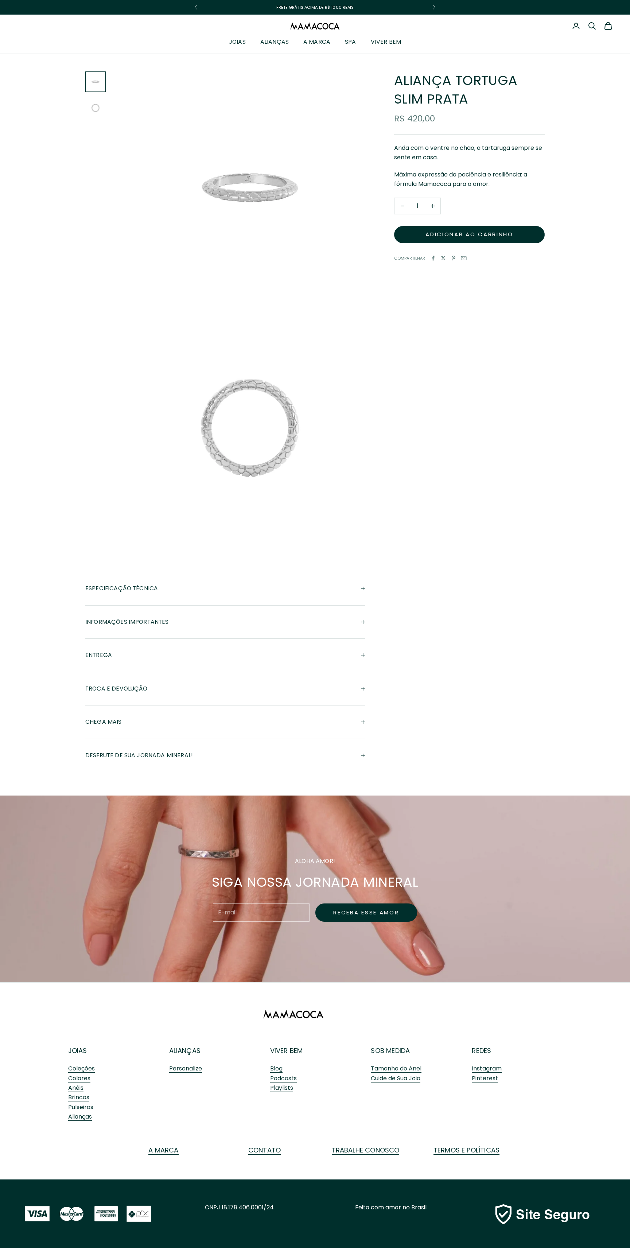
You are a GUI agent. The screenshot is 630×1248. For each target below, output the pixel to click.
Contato (264, 1150)
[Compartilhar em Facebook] (433, 258)
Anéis (75, 1088)
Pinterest (485, 1078)
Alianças (274, 42)
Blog (276, 1068)
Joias (237, 42)
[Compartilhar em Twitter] (443, 258)
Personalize (185, 1068)
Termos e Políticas (466, 1150)
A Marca (316, 42)
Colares (79, 1078)
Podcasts (283, 1078)
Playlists (281, 1088)
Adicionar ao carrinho (469, 234)
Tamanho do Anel (396, 1068)
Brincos (78, 1097)
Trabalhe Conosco (366, 1150)
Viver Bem (386, 42)
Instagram (487, 1068)
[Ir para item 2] (95, 108)
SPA (350, 42)
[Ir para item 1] (95, 81)
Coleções (81, 1068)
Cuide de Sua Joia (395, 1078)
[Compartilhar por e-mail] (464, 258)
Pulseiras (80, 1107)
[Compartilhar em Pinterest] (453, 258)
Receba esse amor (366, 912)
